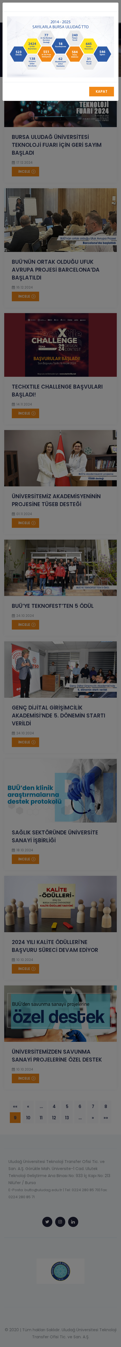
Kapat (101, 91)
